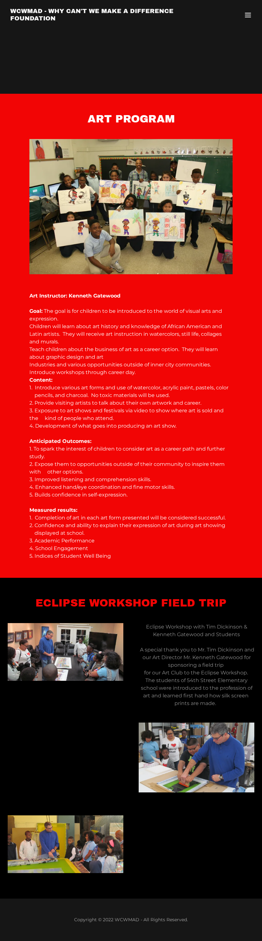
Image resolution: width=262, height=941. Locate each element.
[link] (94, 19)
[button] (248, 15)
